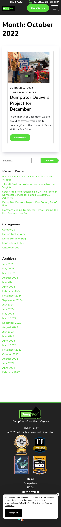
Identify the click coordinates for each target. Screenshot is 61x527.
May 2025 (8, 282)
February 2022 (11, 372)
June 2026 (8, 264)
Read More (20, 137)
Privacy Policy (30, 428)
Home (30, 479)
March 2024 (9, 318)
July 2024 (8, 304)
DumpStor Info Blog (14, 238)
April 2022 (8, 368)
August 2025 (10, 277)
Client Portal (16, 2)
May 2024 (8, 313)
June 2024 (8, 309)
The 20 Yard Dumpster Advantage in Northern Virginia (29, 186)
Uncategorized (10, 247)
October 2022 (10, 354)
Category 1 (8, 229)
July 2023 (8, 331)
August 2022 (10, 358)
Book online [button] (38, 8)
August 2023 (10, 327)
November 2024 (12, 295)
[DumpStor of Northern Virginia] (8, 8)
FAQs (30, 487)
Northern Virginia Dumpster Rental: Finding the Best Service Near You (30, 212)
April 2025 (8, 286)
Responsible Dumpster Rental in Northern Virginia (27, 178)
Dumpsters (30, 483)
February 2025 (11, 291)
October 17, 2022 (21, 88)
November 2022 (12, 349)
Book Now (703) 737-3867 (46, 2)
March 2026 (9, 273)
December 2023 (11, 322)
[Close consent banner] (57, 494)
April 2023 (8, 340)
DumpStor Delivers (23, 92)
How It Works (30, 491)
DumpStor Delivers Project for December (30, 103)
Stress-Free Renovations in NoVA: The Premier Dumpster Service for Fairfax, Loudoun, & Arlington (29, 195)
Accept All (13, 512)
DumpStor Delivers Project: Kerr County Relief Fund (29, 204)
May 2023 (8, 336)
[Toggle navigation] (55, 8)
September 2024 (12, 300)
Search (50, 160)
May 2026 (8, 268)
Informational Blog (13, 243)
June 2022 (8, 363)
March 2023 (9, 345)
